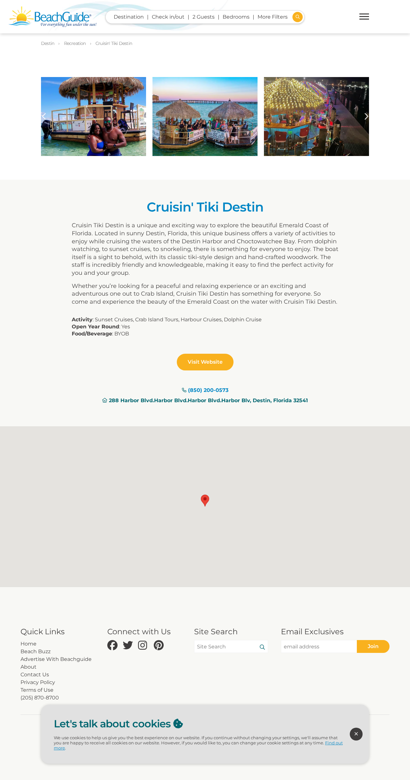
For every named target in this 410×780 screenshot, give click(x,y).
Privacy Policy (37, 682)
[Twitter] (129, 645)
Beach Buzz (35, 651)
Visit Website (205, 362)
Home (28, 644)
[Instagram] (144, 645)
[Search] (262, 647)
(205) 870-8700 (39, 698)
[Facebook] (113, 645)
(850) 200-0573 (208, 390)
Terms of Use (36, 690)
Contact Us (34, 675)
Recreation (75, 43)
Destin (48, 43)
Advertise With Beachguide (56, 659)
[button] (43, 116)
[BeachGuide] (52, 16)
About (28, 667)
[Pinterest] (160, 645)
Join (373, 646)
